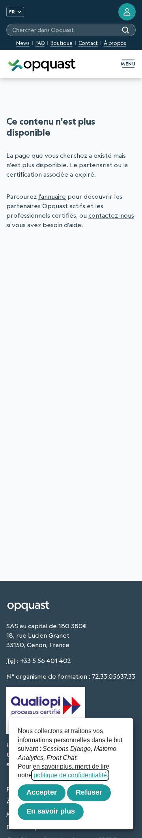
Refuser (89, 792)
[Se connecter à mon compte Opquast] (127, 12)
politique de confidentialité (70, 775)
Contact (88, 43)
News (23, 43)
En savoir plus (50, 811)
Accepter (41, 792)
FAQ (40, 43)
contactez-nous (111, 215)
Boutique (61, 43)
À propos (115, 43)
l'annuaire (52, 196)
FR (12, 12)
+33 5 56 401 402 (45, 660)
